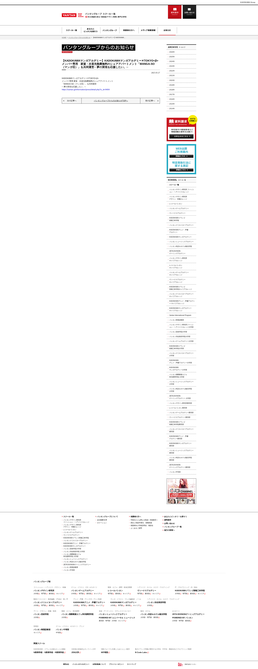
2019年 (172, 85)
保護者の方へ (129, 30)
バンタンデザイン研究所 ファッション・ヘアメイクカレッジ (181, 191)
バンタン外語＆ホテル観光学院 (180, 246)
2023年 (172, 66)
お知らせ (167, 30)
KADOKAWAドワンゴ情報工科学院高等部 (177, 423)
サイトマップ (131, 664)
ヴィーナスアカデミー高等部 (179, 417)
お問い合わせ (189, 12)
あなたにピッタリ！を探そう (175, 517)
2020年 (172, 80)
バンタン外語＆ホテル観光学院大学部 (180, 390)
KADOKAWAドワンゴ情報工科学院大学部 (177, 347)
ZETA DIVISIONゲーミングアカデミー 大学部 (180, 397)
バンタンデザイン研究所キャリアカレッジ (178, 259)
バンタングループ (109, 30)
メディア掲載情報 (148, 30)
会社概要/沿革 (102, 520)
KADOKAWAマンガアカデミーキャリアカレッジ (180, 309)
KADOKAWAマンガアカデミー (180, 237)
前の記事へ (150, 101)
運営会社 (66, 664)
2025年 (172, 57)
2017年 (172, 94)
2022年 (172, 71)
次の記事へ (71, 101)
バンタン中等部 (175, 472)
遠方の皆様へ (169, 530)
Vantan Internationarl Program (180, 315)
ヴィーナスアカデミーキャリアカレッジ (177, 281)
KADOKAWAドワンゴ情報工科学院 (177, 219)
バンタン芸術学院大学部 (178, 332)
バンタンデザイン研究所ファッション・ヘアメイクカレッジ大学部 (181, 326)
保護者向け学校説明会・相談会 (142, 525)
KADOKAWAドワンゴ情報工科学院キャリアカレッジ (180, 288)
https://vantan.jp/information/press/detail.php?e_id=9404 (86, 89)
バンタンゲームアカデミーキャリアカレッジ (179, 273)
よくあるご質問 (136, 528)
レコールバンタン (175, 204)
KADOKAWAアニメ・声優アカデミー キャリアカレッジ (182, 302)
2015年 (172, 104)
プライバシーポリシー (116, 664)
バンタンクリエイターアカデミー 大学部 (181, 354)
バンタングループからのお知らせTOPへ (111, 101)
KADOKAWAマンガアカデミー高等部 (180, 444)
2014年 (172, 109)
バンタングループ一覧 (173, 527)
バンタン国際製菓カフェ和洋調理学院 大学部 (178, 376)
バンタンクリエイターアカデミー (181, 225)
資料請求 (174, 12)
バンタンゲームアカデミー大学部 (181, 341)
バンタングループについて (107, 517)
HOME (64, 37)
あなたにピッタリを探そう (90, 30)
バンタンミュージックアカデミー (181, 242)
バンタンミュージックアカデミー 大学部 (181, 383)
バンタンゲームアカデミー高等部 (181, 413)
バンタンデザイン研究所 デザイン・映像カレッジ (71, 526)
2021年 (172, 75)
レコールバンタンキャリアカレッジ (175, 266)
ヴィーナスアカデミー (177, 213)
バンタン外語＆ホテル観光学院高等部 (180, 459)
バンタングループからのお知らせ (79, 37)
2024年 (172, 61)
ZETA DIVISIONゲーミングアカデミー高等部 (179, 466)
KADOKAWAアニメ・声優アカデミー (178, 231)
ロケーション (102, 523)
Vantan (79, 15)
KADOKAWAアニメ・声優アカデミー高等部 (178, 437)
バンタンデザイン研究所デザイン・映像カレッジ (178, 198)
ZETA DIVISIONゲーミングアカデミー (177, 252)
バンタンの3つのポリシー (80, 664)
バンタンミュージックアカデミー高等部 (181, 452)
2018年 (172, 90)
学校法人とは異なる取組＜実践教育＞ (144, 520)
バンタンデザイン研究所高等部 (180, 403)
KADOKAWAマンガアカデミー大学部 (178, 368)
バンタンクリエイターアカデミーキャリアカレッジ (181, 295)
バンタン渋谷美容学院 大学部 (74, 551)
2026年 (172, 52)
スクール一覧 (71, 30)
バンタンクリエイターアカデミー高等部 (181, 430)
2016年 (172, 99)
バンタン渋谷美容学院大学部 (179, 336)
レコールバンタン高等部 (178, 408)
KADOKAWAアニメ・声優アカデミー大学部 (180, 361)
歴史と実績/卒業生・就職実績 (141, 523)
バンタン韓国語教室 (176, 320)
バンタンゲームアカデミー (179, 208)
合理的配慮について (99, 664)
